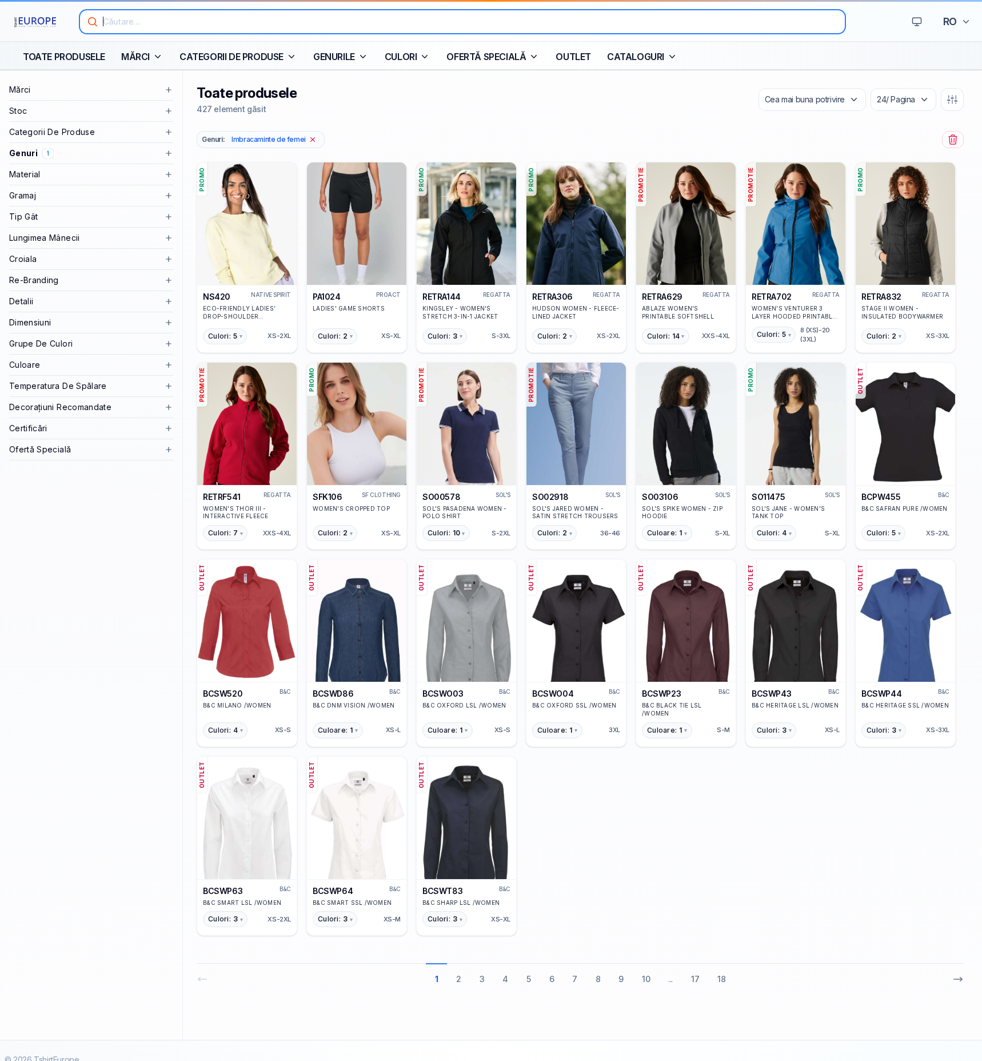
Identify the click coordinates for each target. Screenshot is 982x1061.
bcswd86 (333, 693)
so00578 (441, 497)
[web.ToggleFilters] (952, 99)
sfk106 (327, 497)
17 (695, 979)
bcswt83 (442, 891)
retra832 (881, 296)
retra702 (772, 296)
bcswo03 (442, 693)
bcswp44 (881, 693)
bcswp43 (771, 693)
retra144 (441, 296)
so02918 (550, 497)
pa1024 (327, 296)
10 (646, 979)
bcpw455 (880, 497)
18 (721, 979)
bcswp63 (222, 891)
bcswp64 (333, 891)
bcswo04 (552, 693)
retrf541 (222, 497)
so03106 (660, 497)
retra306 (552, 296)
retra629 (662, 296)
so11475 (768, 497)
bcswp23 (661, 693)
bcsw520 (222, 693)
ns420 (216, 296)
